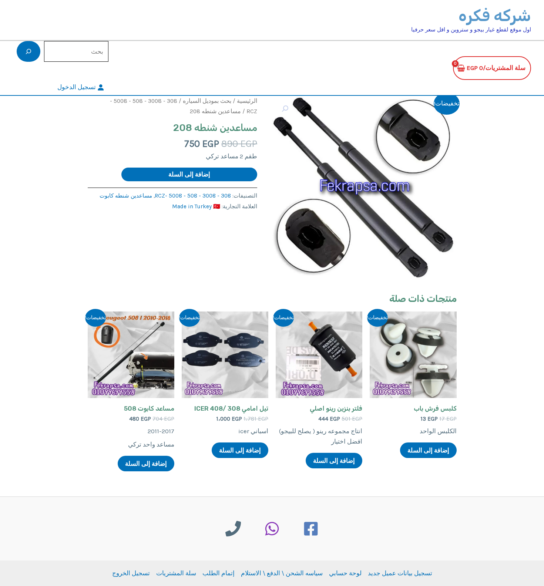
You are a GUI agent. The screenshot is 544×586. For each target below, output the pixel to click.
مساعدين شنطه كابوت (126, 195)
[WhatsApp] (272, 528)
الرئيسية (247, 101)
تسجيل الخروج (131, 573)
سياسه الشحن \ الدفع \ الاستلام (282, 573)
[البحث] (28, 51)
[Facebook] (311, 528)
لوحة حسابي (345, 573)
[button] (285, 108)
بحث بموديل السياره (207, 101)
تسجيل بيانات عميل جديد (400, 573)
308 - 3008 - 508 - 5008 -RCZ (193, 195)
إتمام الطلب (218, 573)
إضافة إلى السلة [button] (428, 450)
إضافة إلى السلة (189, 174)
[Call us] (233, 528)
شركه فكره (495, 15)
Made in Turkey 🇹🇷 (196, 206)
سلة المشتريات (176, 573)
